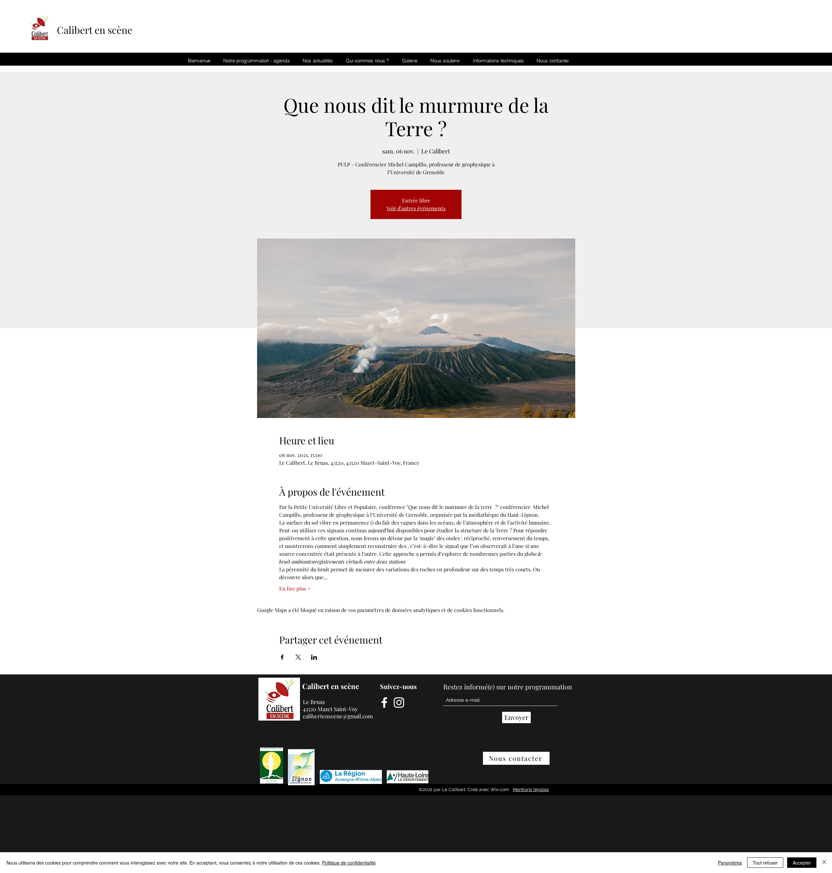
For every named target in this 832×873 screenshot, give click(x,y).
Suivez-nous (398, 686)
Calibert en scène (96, 29)
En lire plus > (295, 588)
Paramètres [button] (730, 862)
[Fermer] (824, 862)
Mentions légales (531, 789)
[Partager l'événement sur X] (298, 657)
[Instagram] (399, 703)
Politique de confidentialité (349, 862)
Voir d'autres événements (416, 208)
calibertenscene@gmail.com (338, 716)
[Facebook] (384, 703)
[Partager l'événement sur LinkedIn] (314, 657)
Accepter (802, 862)
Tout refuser (765, 862)
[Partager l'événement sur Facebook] (282, 657)
